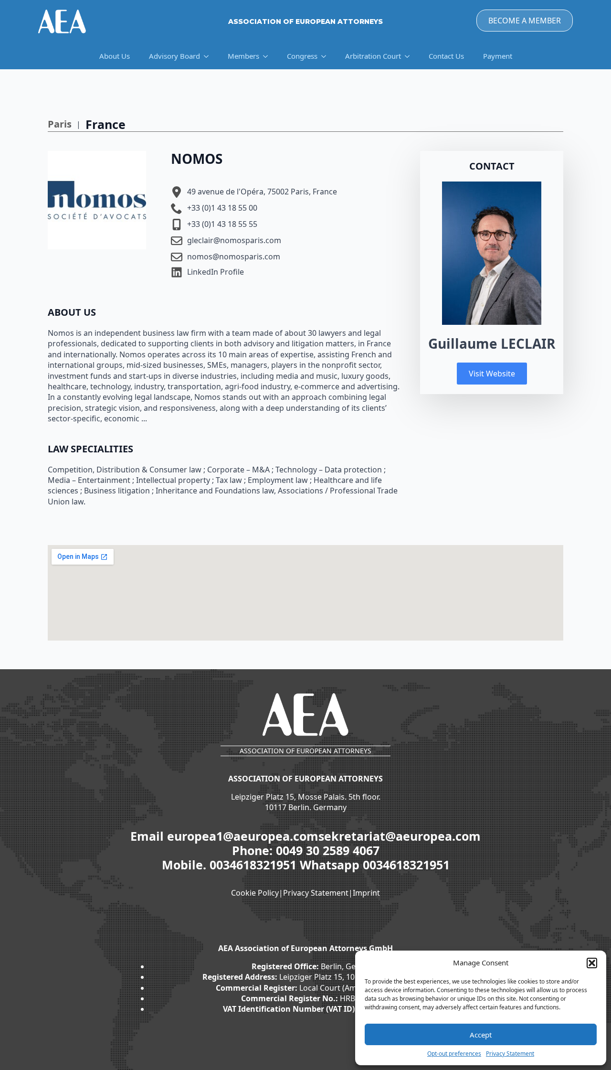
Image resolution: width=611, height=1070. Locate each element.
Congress (302, 56)
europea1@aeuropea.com (242, 836)
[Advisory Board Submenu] (209, 56)
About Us (114, 56)
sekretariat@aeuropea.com (399, 836)
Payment (497, 56)
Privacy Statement (510, 1054)
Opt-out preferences (454, 1054)
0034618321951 (255, 864)
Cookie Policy (255, 893)
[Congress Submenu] (326, 56)
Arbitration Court (373, 56)
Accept (481, 1034)
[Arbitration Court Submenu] (410, 56)
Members (243, 56)
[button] (592, 963)
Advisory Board (174, 56)
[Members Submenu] (268, 56)
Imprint (366, 893)
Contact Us (446, 56)
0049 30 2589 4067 (327, 850)
